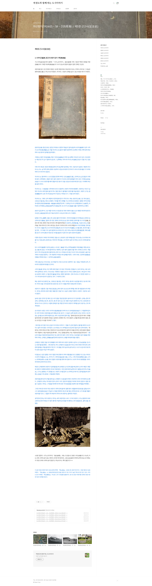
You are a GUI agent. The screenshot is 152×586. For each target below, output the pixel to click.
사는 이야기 (103, 63)
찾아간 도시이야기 (104, 61)
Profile (102, 113)
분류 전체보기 (104, 45)
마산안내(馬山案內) (105, 101)
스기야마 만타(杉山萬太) (106, 105)
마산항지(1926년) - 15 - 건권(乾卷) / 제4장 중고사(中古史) (51, 521)
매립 (101, 79)
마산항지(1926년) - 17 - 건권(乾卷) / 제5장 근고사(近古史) (51, 517)
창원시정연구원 (104, 103)
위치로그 (58, 8)
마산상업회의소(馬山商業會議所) (107, 99)
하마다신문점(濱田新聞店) (106, 85)
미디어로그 (49, 8)
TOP (117, 580)
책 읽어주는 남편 (104, 66)
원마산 (115, 81)
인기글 (106, 117)
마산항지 (109, 103)
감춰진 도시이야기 (104, 50)
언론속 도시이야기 (104, 58)
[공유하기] (41, 502)
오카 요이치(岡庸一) (105, 93)
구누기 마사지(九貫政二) (108, 79)
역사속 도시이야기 (41, 510)
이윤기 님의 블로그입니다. (41, 556)
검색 (114, 3)
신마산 (111, 101)
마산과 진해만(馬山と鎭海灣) (107, 95)
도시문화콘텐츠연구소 (105, 89)
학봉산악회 (103, 81)
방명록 (67, 8)
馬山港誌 (103, 97)
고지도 (113, 105)
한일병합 (112, 89)
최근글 (102, 117)
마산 (115, 79)
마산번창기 (111, 81)
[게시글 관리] (43, 502)
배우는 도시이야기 (104, 55)
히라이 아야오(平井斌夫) (106, 91)
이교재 (105, 87)
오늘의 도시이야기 (104, 53)
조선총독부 (103, 83)
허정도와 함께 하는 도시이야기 (48, 3)
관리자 (75, 8)
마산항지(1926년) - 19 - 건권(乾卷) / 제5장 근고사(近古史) (51, 515)
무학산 (107, 97)
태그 (40, 8)
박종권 (107, 83)
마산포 (102, 87)
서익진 (107, 81)
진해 (108, 87)
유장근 (113, 85)
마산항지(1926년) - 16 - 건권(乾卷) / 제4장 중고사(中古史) (51, 519)
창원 (114, 95)
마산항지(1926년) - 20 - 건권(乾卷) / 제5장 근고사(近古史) (51, 513)
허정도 (116, 99)
